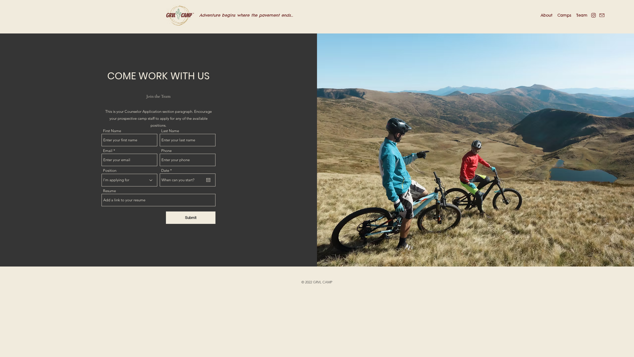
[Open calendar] (208, 180)
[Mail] (602, 15)
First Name (112, 131)
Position (109, 170)
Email (107, 150)
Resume (109, 191)
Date (167, 170)
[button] (546, 15)
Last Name (170, 131)
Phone (166, 150)
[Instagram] (593, 15)
